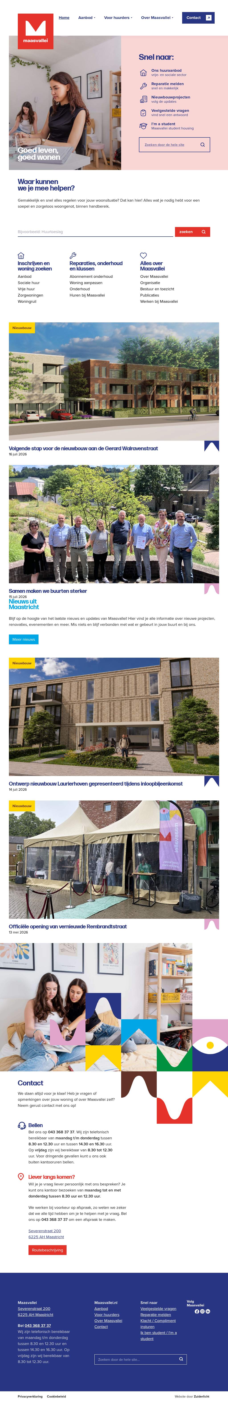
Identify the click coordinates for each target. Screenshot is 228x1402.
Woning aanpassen (86, 282)
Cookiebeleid (56, 1396)
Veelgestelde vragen (158, 1308)
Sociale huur (29, 282)
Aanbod (85, 18)
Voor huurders (117, 18)
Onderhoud (80, 289)
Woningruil (27, 301)
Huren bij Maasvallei (87, 295)
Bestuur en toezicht (157, 289)
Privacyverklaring (30, 1396)
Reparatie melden (155, 1314)
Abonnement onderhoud (91, 276)
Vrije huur (26, 289)
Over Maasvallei (156, 18)
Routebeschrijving (47, 1250)
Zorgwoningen (30, 295)
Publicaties (149, 295)
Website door (192, 1396)
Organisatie (150, 282)
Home (64, 18)
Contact (101, 1326)
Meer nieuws (23, 639)
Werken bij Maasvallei (159, 301)
